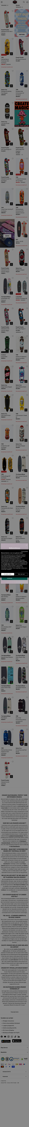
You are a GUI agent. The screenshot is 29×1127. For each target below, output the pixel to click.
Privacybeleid (24, 551)
